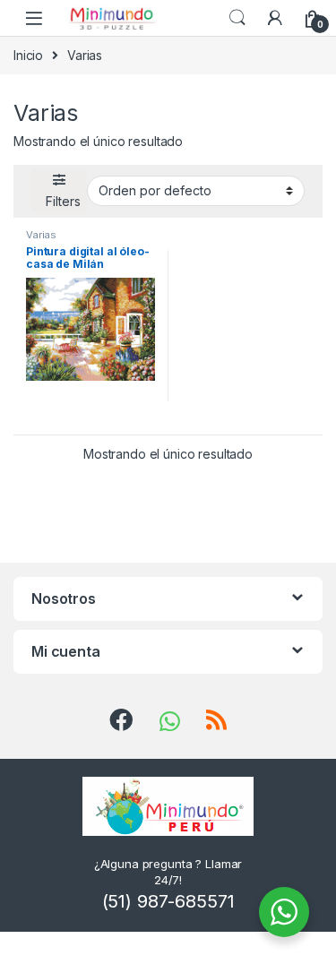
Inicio (28, 55)
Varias (41, 234)
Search (237, 18)
